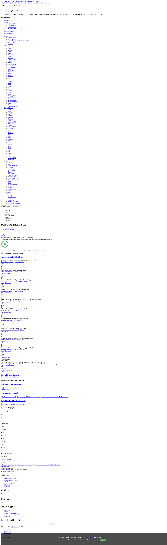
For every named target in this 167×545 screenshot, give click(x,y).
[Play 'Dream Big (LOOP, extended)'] (27, 317)
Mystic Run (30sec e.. (7, 330)
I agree (103, 540)
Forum (6, 511)
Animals (10, 162)
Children (10, 53)
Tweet (2, 234)
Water (9, 190)
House (9, 75)
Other (9, 86)
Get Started (7, 30)
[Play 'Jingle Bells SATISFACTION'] (27, 297)
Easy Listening (12, 64)
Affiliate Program (9, 31)
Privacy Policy (8, 531)
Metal (9, 83)
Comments (4, 357)
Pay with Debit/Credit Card (13, 400)
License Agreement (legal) (11, 514)
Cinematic (10, 55)
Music (6, 45)
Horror (9, 73)
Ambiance (10, 195)
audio (2, 465)
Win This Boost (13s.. (7, 301)
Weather (10, 192)
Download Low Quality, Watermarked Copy (37, 250)
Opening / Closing (13, 201)
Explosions (11, 200)
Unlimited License (6, 459)
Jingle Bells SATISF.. (7, 291)
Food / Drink (11, 170)
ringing (35, 465)
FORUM (6, 33)
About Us (7, 20)
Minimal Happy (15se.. (7, 339)
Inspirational (11, 76)
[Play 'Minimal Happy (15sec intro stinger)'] (27, 346)
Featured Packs (12, 103)
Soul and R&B (12, 95)
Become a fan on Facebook (11, 480)
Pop (9, 87)
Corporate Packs (12, 105)
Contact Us (7, 510)
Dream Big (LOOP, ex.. (7, 310)
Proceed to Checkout (6, 370)
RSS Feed (7, 486)
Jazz (9, 78)
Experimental (11, 67)
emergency (22, 465)
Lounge (10, 81)
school (30, 465)
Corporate (10, 58)
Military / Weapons (13, 178)
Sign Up (7, 17)
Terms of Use (8, 530)
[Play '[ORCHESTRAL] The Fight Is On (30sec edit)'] (27, 288)
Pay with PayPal (9, 393)
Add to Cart (4, 368)
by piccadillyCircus (19, 262)
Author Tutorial (12, 27)
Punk (9, 89)
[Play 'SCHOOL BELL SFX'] (27, 244)
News (9, 84)
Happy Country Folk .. (7, 262)
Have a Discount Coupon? (10, 376)
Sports (9, 186)
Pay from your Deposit (11, 384)
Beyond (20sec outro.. (7, 349)
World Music (11, 97)
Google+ (6, 481)
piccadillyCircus (8, 229)
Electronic (10, 65)
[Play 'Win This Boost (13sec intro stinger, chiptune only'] (27, 307)
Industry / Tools (12, 176)
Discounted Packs (12, 101)
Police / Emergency (13, 184)
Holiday (10, 72)
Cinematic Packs (12, 106)
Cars (9, 164)
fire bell (54, 465)
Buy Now (3, 371)
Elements (10, 198)
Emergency (11, 169)
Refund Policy (8, 533)
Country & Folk (12, 59)
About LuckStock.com (10, 513)
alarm (27, 465)
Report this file (22, 250)
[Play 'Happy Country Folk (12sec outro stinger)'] (27, 268)
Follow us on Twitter (10, 478)
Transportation (12, 189)
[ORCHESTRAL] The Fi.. (8, 281)
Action (9, 48)
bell (18, 465)
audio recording (41, 465)
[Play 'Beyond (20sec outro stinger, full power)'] (27, 356)
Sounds (6, 161)
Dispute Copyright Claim (14, 28)
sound (5, 465)
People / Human (12, 175)
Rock (9, 94)
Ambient (10, 50)
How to (6, 22)
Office (9, 183)
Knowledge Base (9, 516)
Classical (10, 56)
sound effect (11, 465)
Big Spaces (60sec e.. (6, 271)
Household (11, 173)
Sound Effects (8, 194)
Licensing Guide (12, 25)
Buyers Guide (11, 23)
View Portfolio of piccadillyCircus (10, 469)
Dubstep (10, 62)
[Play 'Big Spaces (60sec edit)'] (27, 278)
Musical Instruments (13, 179)
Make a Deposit (6, 389)
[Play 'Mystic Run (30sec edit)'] (27, 336)
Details (9, 357)
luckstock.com (15, 527)
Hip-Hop (10, 70)
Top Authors (11, 42)
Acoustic (10, 47)
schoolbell (49, 465)
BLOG (11, 33)
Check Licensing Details (7, 364)
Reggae (10, 90)
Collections (7, 98)
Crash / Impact (12, 197)
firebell (58, 465)
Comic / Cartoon (12, 165)
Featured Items (12, 37)
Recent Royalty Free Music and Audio (18, 40)
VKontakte (7, 485)
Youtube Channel (9, 483)
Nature (9, 181)
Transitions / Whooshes (14, 203)
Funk (9, 69)
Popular (6, 36)
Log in (2, 17)
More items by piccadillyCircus (12, 257)
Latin (9, 80)
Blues (9, 51)
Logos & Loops (8, 108)
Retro (9, 92)
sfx (15, 465)
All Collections (12, 100)
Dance (9, 61)
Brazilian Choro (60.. (6, 320)
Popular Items (11, 39)
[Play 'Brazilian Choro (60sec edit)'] (27, 327)
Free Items (10, 44)
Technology (11, 187)
